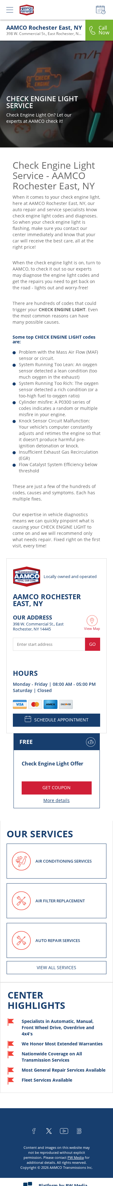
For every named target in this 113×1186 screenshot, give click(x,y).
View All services (56, 967)
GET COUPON (56, 787)
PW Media (75, 1157)
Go (92, 644)
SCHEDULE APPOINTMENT (61, 720)
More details (56, 800)
